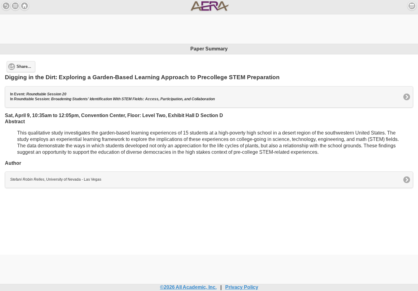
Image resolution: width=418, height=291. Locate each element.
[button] (15, 5)
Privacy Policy (241, 287)
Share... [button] (24, 66)
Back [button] (6, 5)
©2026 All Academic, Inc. (188, 287)
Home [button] (24, 5)
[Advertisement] (209, 28)
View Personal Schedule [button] (411, 5)
